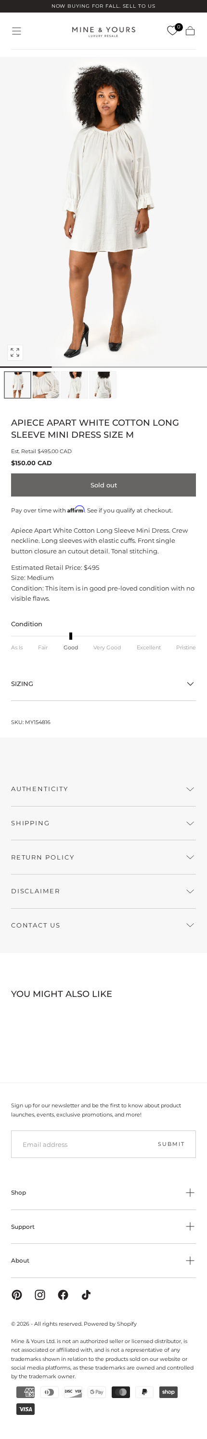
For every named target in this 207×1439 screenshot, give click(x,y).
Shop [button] (18, 1192)
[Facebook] (63, 1294)
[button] (16, 31)
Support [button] (23, 1226)
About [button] (20, 1260)
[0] (172, 31)
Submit (171, 1144)
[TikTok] (86, 1294)
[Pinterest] (16, 1294)
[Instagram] (40, 1294)
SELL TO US (139, 6)
